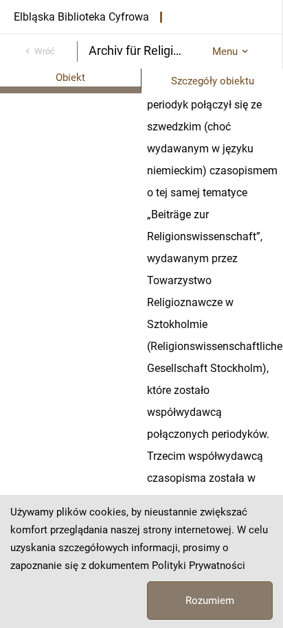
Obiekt (70, 77)
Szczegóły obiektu (212, 81)
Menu (225, 51)
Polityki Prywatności (198, 565)
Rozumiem (209, 600)
